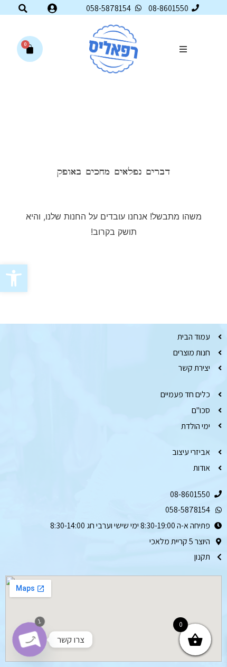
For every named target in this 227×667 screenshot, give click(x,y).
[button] (13, 278)
